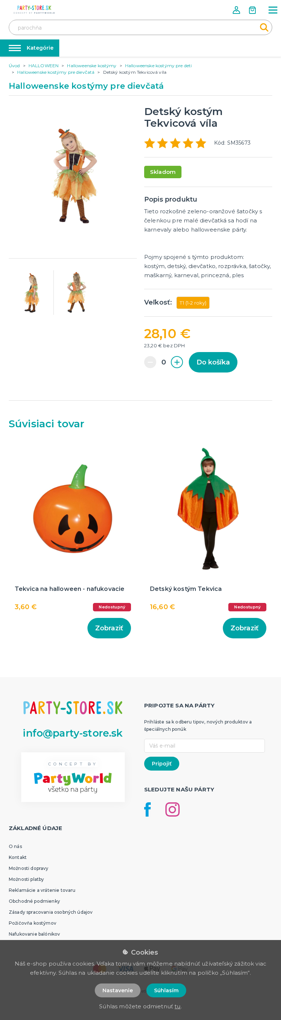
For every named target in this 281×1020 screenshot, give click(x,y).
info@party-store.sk (73, 733)
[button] (237, 10)
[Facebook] (147, 809)
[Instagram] (172, 809)
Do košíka (213, 362)
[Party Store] (34, 10)
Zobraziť (109, 628)
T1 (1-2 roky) (193, 303)
